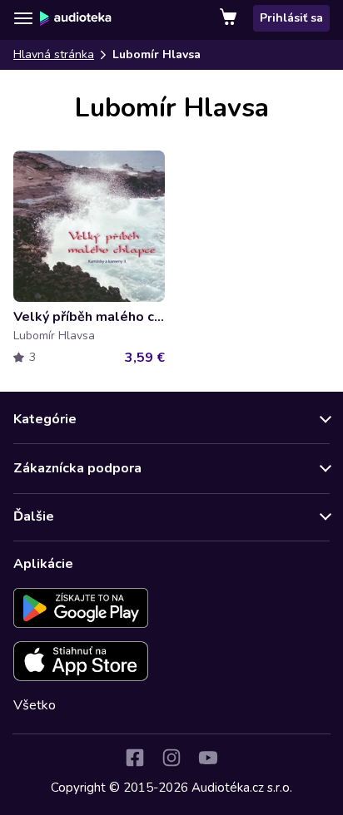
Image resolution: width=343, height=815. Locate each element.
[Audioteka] (76, 18)
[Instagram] (171, 758)
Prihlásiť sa (291, 18)
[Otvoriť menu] (23, 18)
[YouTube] (208, 758)
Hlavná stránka (53, 54)
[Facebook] (135, 758)
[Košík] (230, 18)
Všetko (34, 705)
